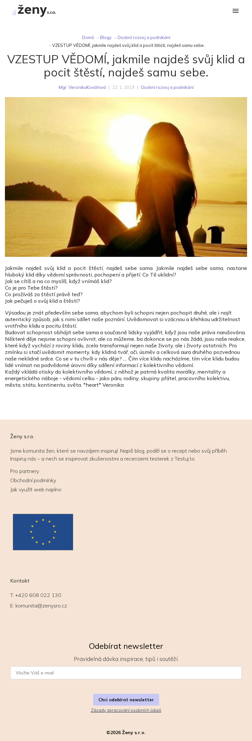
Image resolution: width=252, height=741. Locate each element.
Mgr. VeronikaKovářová (82, 87)
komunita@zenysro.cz (41, 605)
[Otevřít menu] (235, 11)
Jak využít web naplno (35, 489)
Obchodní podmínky (33, 480)
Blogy (106, 37)
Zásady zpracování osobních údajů (126, 710)
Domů (88, 37)
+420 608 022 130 (38, 595)
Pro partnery (24, 471)
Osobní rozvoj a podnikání (143, 37)
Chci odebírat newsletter (126, 699)
